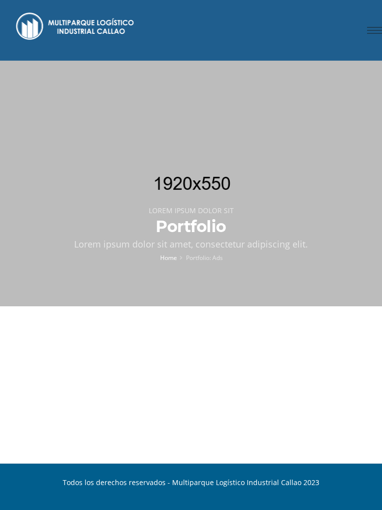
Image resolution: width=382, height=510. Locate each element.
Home (168, 257)
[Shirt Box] (284, 406)
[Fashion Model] (97, 398)
